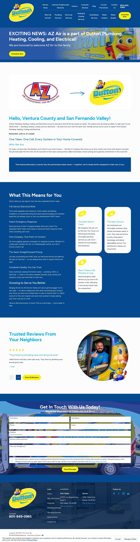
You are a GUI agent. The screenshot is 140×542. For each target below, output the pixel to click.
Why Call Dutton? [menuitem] (48, 16)
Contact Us (51, 522)
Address (13, 432)
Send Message (70, 469)
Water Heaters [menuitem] (105, 16)
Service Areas (52, 517)
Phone (12, 425)
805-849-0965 (124, 6)
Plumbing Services (54, 508)
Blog (94, 6)
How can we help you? (18, 446)
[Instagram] (123, 493)
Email (73, 425)
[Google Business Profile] (128, 493)
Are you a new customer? (19, 439)
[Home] (22, 12)
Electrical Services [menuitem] (68, 16)
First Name (14, 418)
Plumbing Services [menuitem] (58, 16)
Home (49, 494)
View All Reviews (32, 377)
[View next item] (18, 377)
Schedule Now (125, 16)
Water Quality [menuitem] (113, 16)
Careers (74, 6)
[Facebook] (114, 493)
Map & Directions (66, 506)
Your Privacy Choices (34, 535)
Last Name (75, 418)
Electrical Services (54, 513)
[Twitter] (119, 493)
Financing (50, 503)
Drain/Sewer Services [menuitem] (94, 16)
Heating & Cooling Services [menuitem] (81, 16)
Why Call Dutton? (53, 499)
